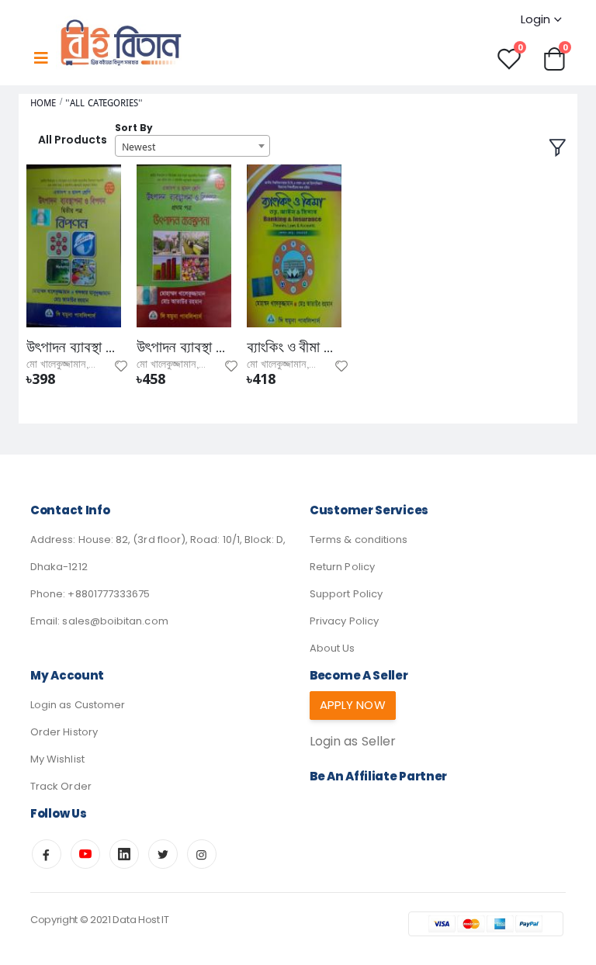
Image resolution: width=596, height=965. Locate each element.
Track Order (61, 786)
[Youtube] (85, 854)
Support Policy (346, 593)
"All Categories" (103, 102)
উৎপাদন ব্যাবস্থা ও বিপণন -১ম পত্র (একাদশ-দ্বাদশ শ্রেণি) (184, 347)
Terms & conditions (358, 539)
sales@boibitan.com (115, 621)
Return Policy (342, 566)
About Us (332, 648)
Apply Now (353, 705)
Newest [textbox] (138, 146)
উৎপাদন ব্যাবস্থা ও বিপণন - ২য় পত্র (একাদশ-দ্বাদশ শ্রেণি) (73, 347)
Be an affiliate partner (378, 776)
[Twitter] (163, 854)
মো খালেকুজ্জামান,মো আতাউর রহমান (91, 364)
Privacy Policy (344, 621)
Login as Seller (353, 741)
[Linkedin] (124, 854)
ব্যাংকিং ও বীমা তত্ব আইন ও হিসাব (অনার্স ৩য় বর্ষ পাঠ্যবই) (294, 347)
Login (535, 19)
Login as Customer (77, 704)
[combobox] (192, 146)
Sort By (134, 127)
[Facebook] (46, 854)
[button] (554, 57)
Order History (64, 732)
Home (43, 102)
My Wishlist (57, 759)
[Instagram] (202, 854)
